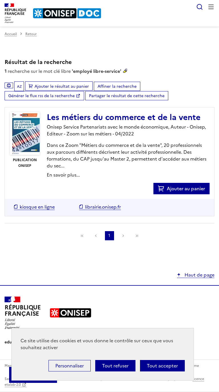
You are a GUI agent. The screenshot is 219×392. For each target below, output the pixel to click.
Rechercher (199, 7)
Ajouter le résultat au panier (62, 86)
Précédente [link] (95, 235)
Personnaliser (69, 365)
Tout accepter (162, 365)
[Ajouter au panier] (162, 188)
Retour (31, 34)
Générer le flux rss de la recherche (41, 96)
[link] (82, 235)
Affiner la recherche (117, 86)
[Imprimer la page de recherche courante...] (9, 85)
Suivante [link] (123, 235)
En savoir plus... (63, 174)
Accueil (11, 34)
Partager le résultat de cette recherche (127, 96)
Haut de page (198, 274)
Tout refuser (115, 365)
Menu (211, 7)
